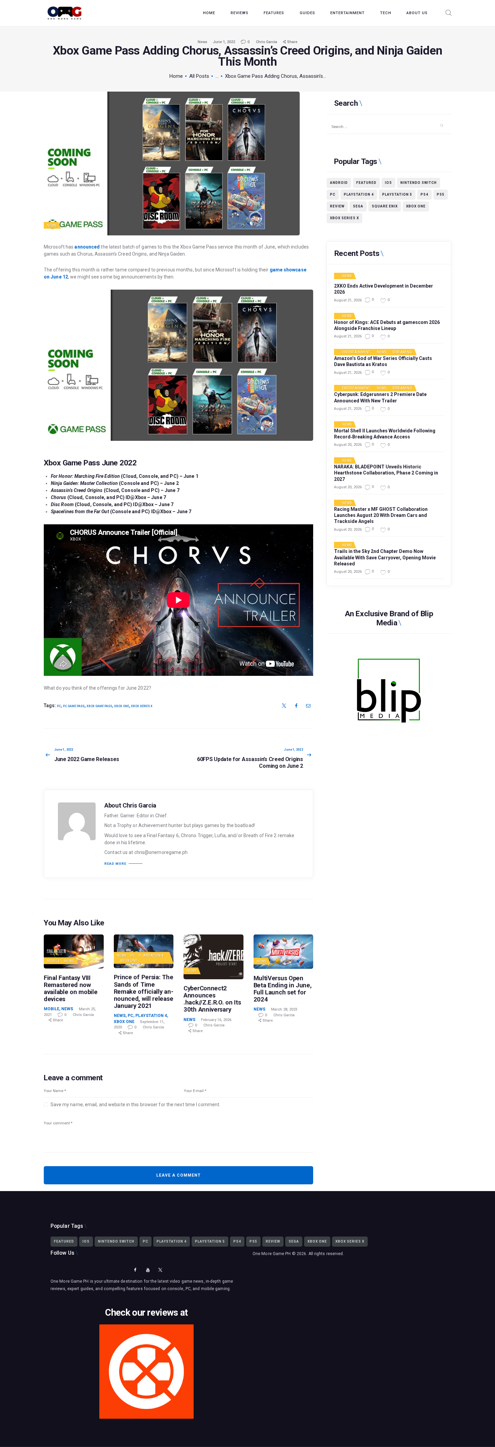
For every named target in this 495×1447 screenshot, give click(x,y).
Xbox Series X (142, 706)
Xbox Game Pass (99, 706)
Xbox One (121, 706)
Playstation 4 (151, 955)
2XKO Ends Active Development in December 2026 (383, 289)
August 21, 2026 (348, 300)
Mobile (53, 961)
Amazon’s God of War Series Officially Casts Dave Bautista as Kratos (383, 361)
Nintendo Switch (418, 183)
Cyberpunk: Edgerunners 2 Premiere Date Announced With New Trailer (380, 397)
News (202, 42)
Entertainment (356, 352)
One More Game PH (272, 1253)
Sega (358, 206)
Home (176, 76)
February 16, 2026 (216, 1020)
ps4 (424, 194)
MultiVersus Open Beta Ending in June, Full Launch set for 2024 (283, 989)
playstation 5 (397, 194)
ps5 (440, 194)
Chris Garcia (267, 42)
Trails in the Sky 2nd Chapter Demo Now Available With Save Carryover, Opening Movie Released (385, 557)
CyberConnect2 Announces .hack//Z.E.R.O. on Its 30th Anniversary (212, 999)
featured (366, 183)
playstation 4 (359, 194)
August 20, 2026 (348, 444)
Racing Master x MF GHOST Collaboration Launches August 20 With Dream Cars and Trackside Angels (381, 515)
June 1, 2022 (224, 42)
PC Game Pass (74, 706)
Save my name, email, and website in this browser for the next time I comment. (135, 1104)
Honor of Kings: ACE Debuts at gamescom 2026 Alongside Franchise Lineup (387, 325)
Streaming (402, 352)
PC (59, 706)
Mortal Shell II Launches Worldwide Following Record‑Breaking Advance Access (384, 433)
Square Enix (385, 206)
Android (339, 183)
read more (115, 863)
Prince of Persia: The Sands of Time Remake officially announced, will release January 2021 (143, 991)
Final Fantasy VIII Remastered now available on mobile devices (70, 988)
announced (87, 247)
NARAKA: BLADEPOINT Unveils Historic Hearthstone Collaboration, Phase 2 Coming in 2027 (386, 473)
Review (337, 206)
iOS (388, 183)
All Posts (199, 76)
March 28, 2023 (284, 1009)
